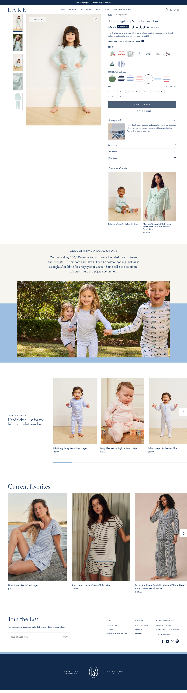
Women (72, 9)
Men (98, 9)
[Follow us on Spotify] (177, 641)
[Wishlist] (174, 10)
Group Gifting (141, 625)
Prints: (111, 47)
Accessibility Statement (167, 629)
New (62, 9)
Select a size (142, 104)
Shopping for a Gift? (115, 120)
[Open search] (167, 9)
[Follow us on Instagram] (167, 641)
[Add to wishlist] (95, 19)
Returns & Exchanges (116, 634)
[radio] (112, 54)
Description (112, 145)
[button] (183, 412)
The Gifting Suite (122, 9)
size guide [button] (170, 86)
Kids (107, 9)
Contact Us (111, 625)
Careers (138, 634)
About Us (139, 621)
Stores (109, 629)
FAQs (108, 621)
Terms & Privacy (163, 625)
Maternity (86, 9)
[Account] (170, 10)
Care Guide (112, 157)
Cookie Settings (163, 634)
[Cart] (178, 10)
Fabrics (138, 629)
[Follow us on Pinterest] (172, 641)
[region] (136, 94)
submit (65, 637)
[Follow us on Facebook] (162, 641)
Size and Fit (112, 151)
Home (110, 14)
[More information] (142, 41)
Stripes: (117, 72)
